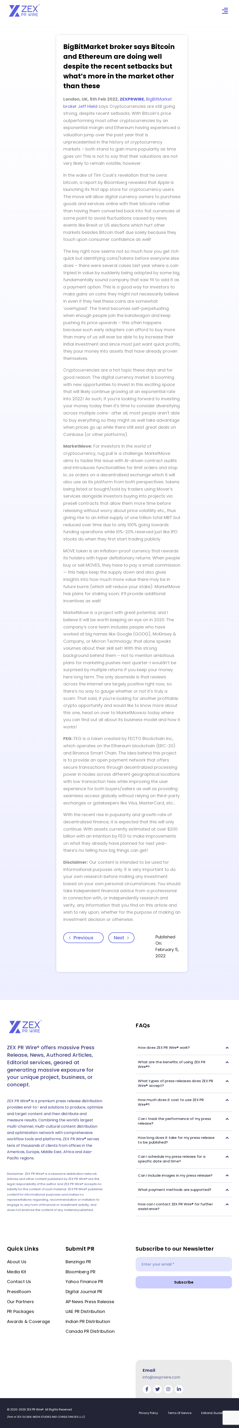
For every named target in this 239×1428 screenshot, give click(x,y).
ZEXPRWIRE (132, 99)
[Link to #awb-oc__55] (225, 11)
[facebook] (147, 1389)
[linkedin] (179, 1389)
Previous (83, 937)
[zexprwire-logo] (24, 5)
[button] (184, 1048)
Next (119, 937)
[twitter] (157, 1389)
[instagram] (168, 1389)
